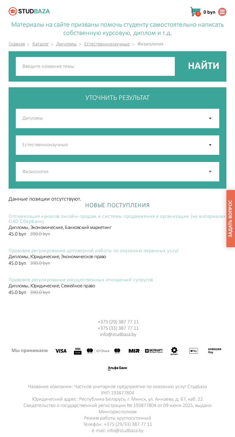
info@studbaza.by (118, 334)
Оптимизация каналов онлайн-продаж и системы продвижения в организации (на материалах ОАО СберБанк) (117, 219)
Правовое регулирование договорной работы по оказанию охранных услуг (94, 251)
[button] (210, 171)
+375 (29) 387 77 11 (118, 322)
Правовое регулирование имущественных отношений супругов (81, 280)
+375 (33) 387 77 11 (118, 328)
